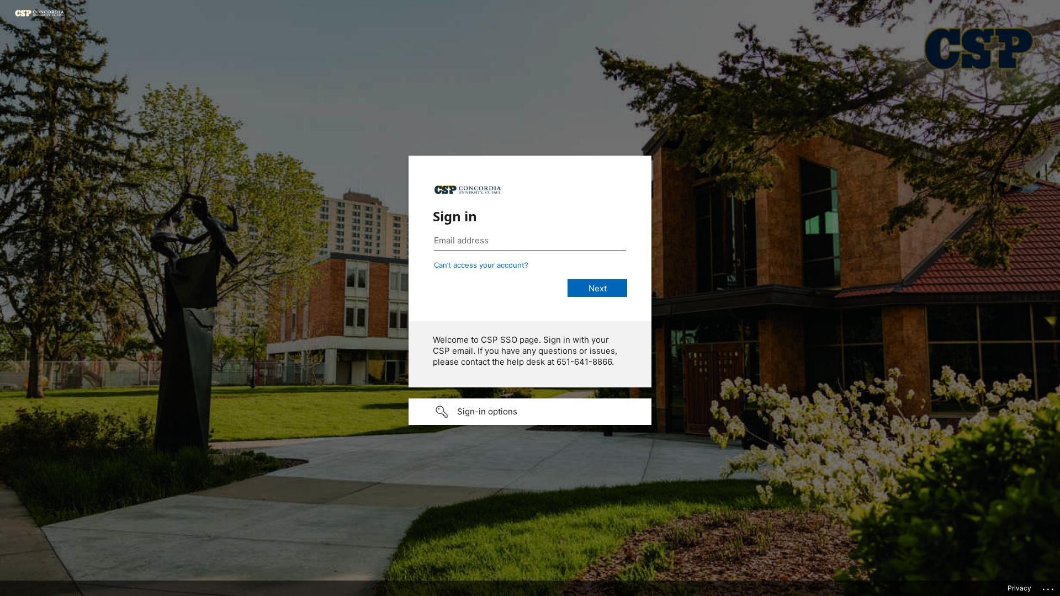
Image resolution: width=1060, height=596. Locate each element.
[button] (530, 411)
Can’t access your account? (481, 264)
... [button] (1049, 586)
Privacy (1019, 588)
